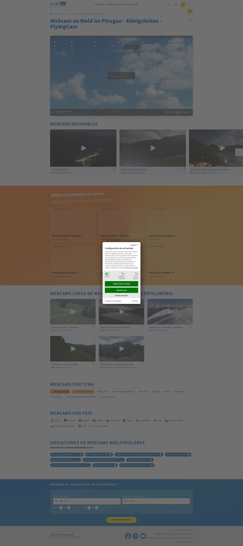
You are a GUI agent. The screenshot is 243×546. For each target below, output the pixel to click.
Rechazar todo (121, 290)
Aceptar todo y (121, 284)
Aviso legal (135, 301)
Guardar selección (121, 295)
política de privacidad (131, 268)
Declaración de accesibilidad (113, 301)
